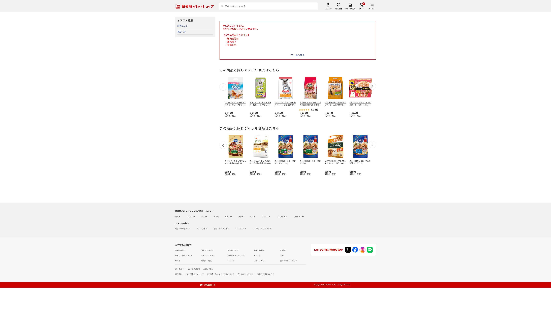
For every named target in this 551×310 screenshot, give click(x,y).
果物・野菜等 (259, 250)
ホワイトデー (298, 216)
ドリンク (257, 255)
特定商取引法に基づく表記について (220, 274)
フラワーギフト (260, 260)
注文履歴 (338, 8)
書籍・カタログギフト (288, 260)
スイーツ (231, 260)
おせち (252, 216)
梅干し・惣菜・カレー (183, 255)
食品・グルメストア (221, 228)
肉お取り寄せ (233, 250)
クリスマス (266, 216)
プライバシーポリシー (245, 274)
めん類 (177, 260)
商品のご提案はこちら (265, 274)
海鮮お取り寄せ (207, 250)
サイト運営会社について (194, 274)
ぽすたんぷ (182, 25)
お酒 (282, 255)
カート (361, 8)
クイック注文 (350, 8)
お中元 (216, 216)
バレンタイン (282, 216)
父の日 (204, 216)
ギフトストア (202, 228)
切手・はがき (180, 250)
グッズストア (241, 228)
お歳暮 (241, 216)
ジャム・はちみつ (208, 255)
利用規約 (178, 274)
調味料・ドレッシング (236, 255)
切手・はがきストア (183, 228)
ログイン (328, 8)
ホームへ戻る (298, 55)
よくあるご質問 (194, 269)
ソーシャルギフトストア (262, 228)
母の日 (177, 216)
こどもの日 (191, 216)
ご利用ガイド (180, 269)
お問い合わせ (208, 269)
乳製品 (282, 250)
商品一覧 (181, 31)
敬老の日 (228, 216)
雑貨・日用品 (206, 260)
